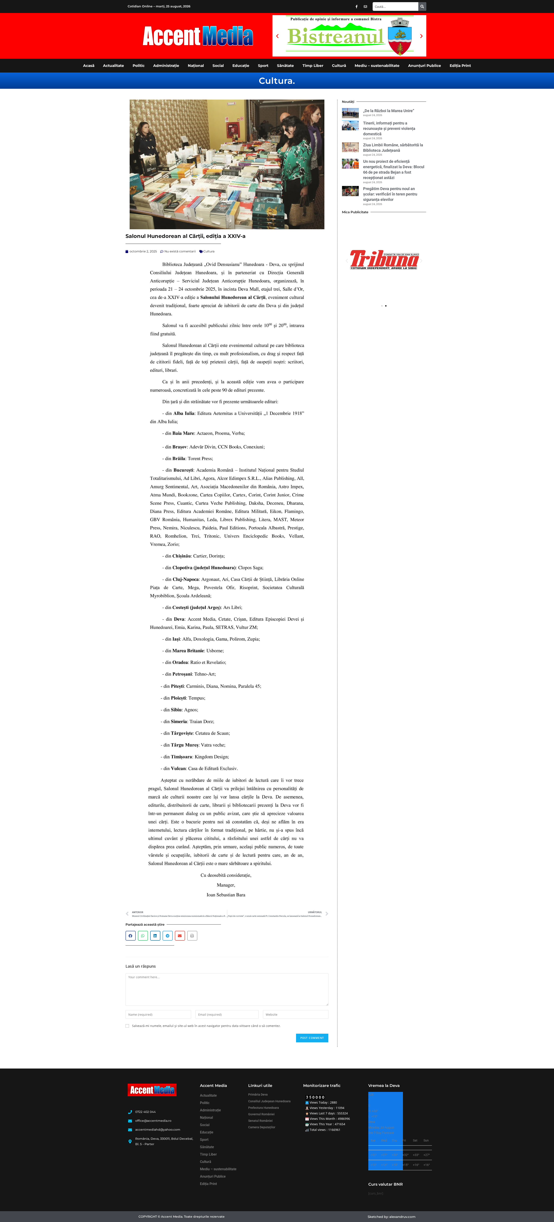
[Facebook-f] (356, 6)
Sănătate (285, 65)
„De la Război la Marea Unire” (388, 110)
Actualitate (113, 65)
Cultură (339, 65)
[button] (277, 36)
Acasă (88, 65)
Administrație (166, 65)
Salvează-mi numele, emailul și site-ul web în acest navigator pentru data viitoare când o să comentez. (206, 1026)
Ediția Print (460, 65)
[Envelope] (365, 6)
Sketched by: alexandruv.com (392, 1217)
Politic (139, 65)
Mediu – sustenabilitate (377, 65)
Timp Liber (313, 65)
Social (218, 65)
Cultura (276, 80)
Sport (263, 65)
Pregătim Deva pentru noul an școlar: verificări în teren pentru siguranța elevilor (390, 194)
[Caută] (422, 6)
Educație (240, 65)
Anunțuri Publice (424, 65)
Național (196, 65)
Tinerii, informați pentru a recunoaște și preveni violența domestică (389, 128)
